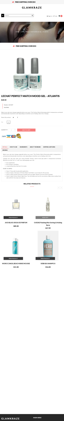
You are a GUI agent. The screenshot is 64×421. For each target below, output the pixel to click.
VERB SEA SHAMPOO (48, 263)
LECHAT (11, 105)
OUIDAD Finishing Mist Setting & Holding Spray (48, 224)
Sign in (50, 16)
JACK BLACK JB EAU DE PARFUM (16, 223)
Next (61, 187)
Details (4, 147)
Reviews (5, 150)
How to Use (13, 147)
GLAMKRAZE (32, 7)
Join (56, 16)
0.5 (8, 122)
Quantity (4, 130)
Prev (58, 187)
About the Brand (35, 147)
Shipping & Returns (49, 147)
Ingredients (23, 147)
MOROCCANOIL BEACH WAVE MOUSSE (16, 263)
